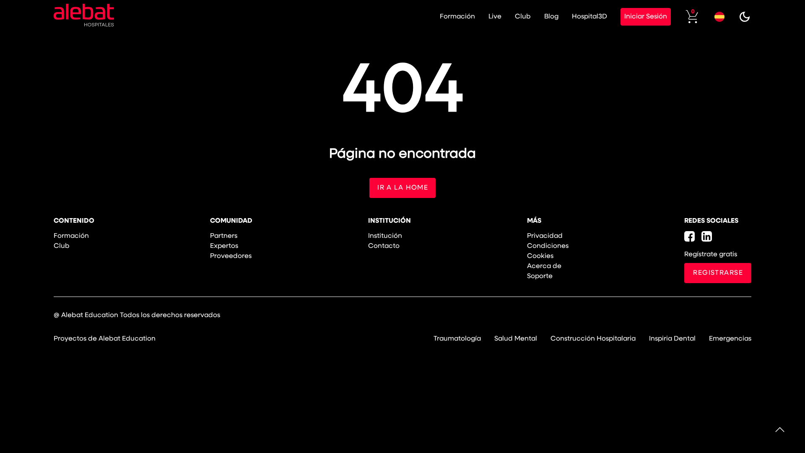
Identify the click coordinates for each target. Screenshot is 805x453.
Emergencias (730, 339)
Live (494, 16)
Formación (457, 16)
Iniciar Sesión (645, 16)
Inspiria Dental (672, 339)
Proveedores (231, 256)
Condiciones (548, 246)
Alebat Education (89, 315)
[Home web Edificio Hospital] (84, 16)
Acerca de (544, 266)
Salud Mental (515, 339)
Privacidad (545, 236)
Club (523, 16)
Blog (551, 16)
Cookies (540, 256)
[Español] (719, 17)
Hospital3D (589, 16)
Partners (223, 236)
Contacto (384, 246)
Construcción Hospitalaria (593, 339)
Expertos (224, 246)
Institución (385, 236)
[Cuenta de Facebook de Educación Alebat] (689, 236)
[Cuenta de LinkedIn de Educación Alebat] (706, 236)
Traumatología (457, 339)
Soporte (540, 276)
